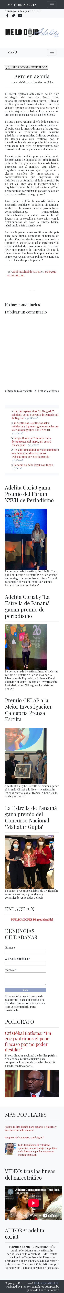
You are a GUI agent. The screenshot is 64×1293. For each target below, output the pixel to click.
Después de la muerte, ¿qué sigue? (24, 1137)
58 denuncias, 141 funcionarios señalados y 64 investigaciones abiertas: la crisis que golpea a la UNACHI (35, 426)
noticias (48, 82)
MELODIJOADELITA (22, 4)
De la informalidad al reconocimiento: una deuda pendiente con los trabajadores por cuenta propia (35, 453)
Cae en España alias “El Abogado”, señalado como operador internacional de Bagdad (34, 414)
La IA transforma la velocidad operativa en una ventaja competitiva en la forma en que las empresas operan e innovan (37, 1149)
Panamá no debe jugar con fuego (33, 465)
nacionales (36, 82)
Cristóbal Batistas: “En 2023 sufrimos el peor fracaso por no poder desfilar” (28, 1041)
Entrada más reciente (19, 391)
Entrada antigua (47, 391)
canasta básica (19, 82)
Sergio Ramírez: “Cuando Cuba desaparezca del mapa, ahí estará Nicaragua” (31, 441)
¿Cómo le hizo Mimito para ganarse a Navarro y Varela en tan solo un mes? (30, 1128)
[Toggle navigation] (51, 4)
